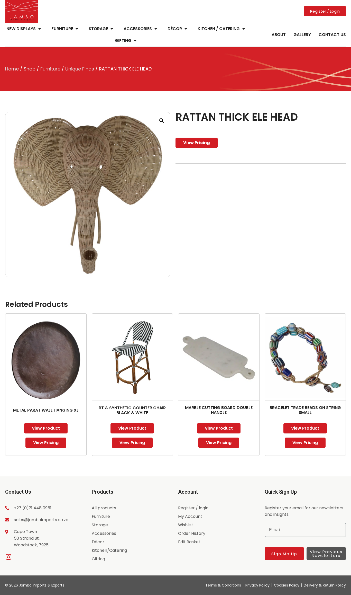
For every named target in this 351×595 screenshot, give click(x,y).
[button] (161, 120)
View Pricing (196, 143)
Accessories (138, 29)
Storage (98, 29)
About (279, 35)
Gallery (302, 35)
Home (12, 69)
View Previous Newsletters (326, 553)
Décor (175, 29)
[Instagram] (8, 557)
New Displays (21, 29)
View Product (46, 428)
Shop (29, 69)
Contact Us (332, 35)
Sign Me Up (284, 553)
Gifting (123, 40)
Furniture (62, 29)
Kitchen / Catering (219, 29)
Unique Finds (79, 69)
